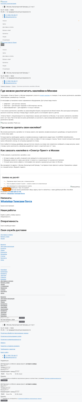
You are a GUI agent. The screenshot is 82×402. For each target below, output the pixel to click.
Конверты (4, 273)
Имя (2, 366)
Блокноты (4, 252)
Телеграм (17, 193)
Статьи (3, 256)
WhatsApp (10, 193)
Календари (4, 271)
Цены (4, 24)
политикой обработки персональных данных (30, 398)
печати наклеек (45, 95)
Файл (3, 374)
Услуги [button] (5, 20)
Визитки (3, 244)
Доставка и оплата (8, 27)
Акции (4, 36)
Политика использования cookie (11, 336)
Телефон (3, 367)
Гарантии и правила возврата (10, 346)
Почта (23, 193)
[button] (8, 3)
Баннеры (3, 279)
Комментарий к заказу (8, 371)
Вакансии (4, 288)
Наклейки (4, 270)
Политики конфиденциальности (11, 339)
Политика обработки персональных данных (14, 333)
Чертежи (3, 275)
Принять (3, 376)
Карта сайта (4, 352)
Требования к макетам (8, 349)
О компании (6, 40)
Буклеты (3, 248)
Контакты (5, 33)
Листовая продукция (7, 246)
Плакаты (3, 277)
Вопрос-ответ (7, 30)
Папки (3, 250)
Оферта (3, 343)
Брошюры (4, 254)
